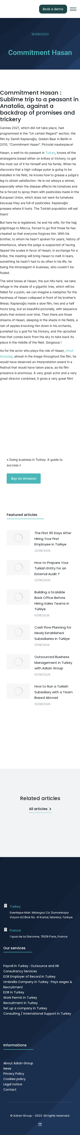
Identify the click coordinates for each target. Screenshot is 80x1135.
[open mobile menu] (73, 9)
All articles (38, 808)
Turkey (50, 152)
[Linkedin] (40, 1124)
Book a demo (53, 9)
